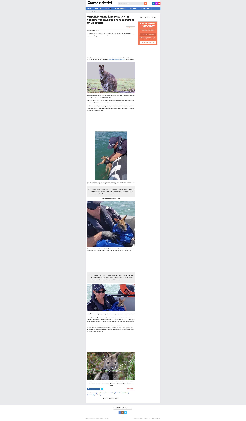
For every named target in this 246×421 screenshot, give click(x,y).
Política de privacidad (156, 418)
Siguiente (130, 27)
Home (87, 11)
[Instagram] (122, 412)
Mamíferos (110, 11)
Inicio (89, 8)
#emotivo (90, 394)
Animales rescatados (101, 11)
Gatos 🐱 (108, 8)
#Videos (125, 392)
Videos (116, 11)
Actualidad (145, 8)
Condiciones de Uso (138, 418)
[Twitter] (125, 412)
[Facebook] (120, 412)
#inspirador (97, 394)
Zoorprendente (89, 418)
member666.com (91, 30)
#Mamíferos (119, 392)
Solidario (133, 8)
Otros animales (120, 8)
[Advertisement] (111, 48)
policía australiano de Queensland (117, 59)
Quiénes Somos (147, 418)
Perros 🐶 (98, 8)
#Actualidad (100, 392)
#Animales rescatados (109, 392)
